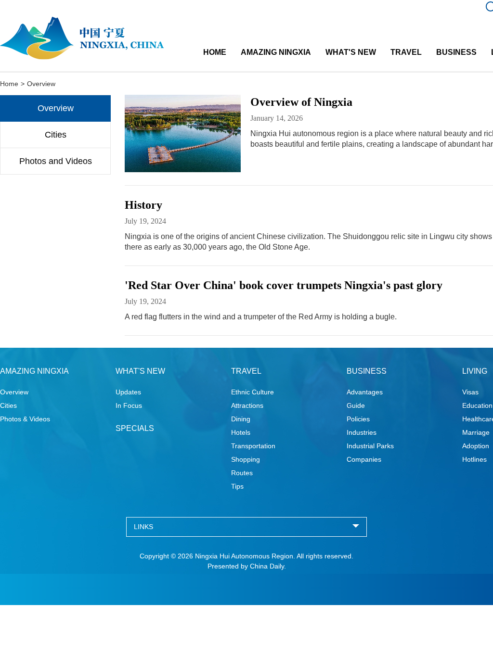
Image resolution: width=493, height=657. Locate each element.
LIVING (474, 371)
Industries (361, 432)
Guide (356, 405)
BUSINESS (456, 52)
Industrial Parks (370, 446)
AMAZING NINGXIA (276, 52)
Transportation (253, 446)
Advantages (365, 392)
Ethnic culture (252, 392)
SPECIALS (135, 428)
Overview (56, 108)
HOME (214, 52)
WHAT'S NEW (350, 52)
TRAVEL (406, 52)
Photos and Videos (55, 161)
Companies (364, 459)
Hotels (240, 432)
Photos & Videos (25, 419)
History (143, 205)
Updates (128, 392)
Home (9, 84)
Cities (55, 134)
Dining (240, 419)
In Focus (129, 405)
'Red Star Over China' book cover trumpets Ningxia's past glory (283, 285)
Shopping (245, 459)
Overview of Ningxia (301, 102)
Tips (237, 486)
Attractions (247, 405)
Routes (242, 473)
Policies (358, 419)
